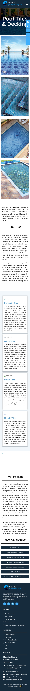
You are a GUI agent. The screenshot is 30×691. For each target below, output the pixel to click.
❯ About (5, 645)
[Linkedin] (12, 603)
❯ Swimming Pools (9, 634)
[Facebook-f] (4, 603)
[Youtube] (16, 603)
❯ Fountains (7, 637)
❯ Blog (5, 648)
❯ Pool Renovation (9, 642)
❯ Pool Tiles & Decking (10, 640)
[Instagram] (8, 603)
